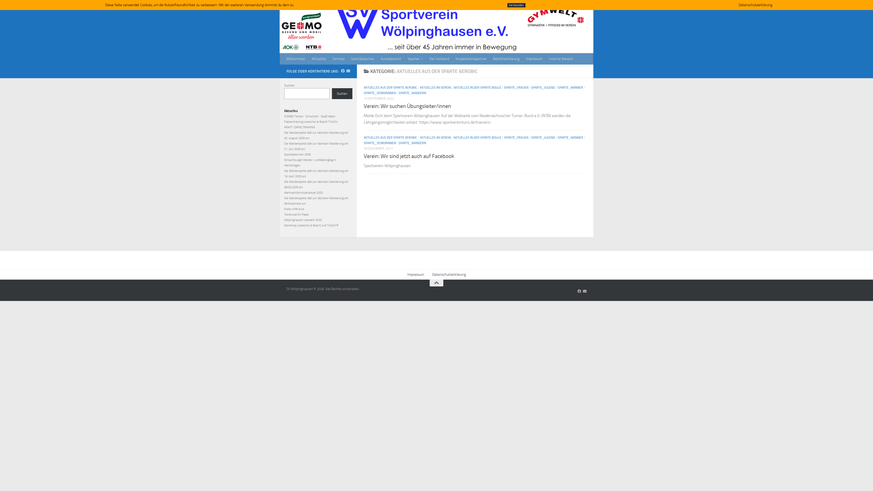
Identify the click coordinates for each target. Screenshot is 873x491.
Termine (338, 59)
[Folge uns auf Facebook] (343, 71)
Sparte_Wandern (412, 93)
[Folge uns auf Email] (348, 71)
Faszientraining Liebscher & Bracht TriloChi (311, 121)
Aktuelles (319, 59)
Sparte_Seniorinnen (380, 93)
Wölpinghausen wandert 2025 (303, 220)
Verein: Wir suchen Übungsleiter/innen (407, 106)
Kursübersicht (391, 59)
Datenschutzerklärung (449, 274)
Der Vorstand (439, 59)
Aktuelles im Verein (435, 88)
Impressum (534, 59)
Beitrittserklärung (506, 59)
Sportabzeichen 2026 (297, 154)
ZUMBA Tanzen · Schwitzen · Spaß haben (309, 116)
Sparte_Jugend (543, 88)
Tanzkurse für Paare (296, 214)
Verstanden (516, 5)
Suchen (289, 85)
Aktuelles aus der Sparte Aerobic (390, 88)
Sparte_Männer (570, 88)
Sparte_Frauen (516, 88)
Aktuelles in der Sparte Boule (477, 88)
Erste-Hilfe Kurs (294, 209)
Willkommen (295, 59)
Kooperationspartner (471, 59)
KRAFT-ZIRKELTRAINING (299, 127)
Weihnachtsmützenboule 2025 (303, 192)
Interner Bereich (561, 59)
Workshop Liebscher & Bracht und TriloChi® (311, 225)
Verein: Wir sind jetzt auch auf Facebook (409, 156)
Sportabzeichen (362, 59)
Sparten (414, 59)
